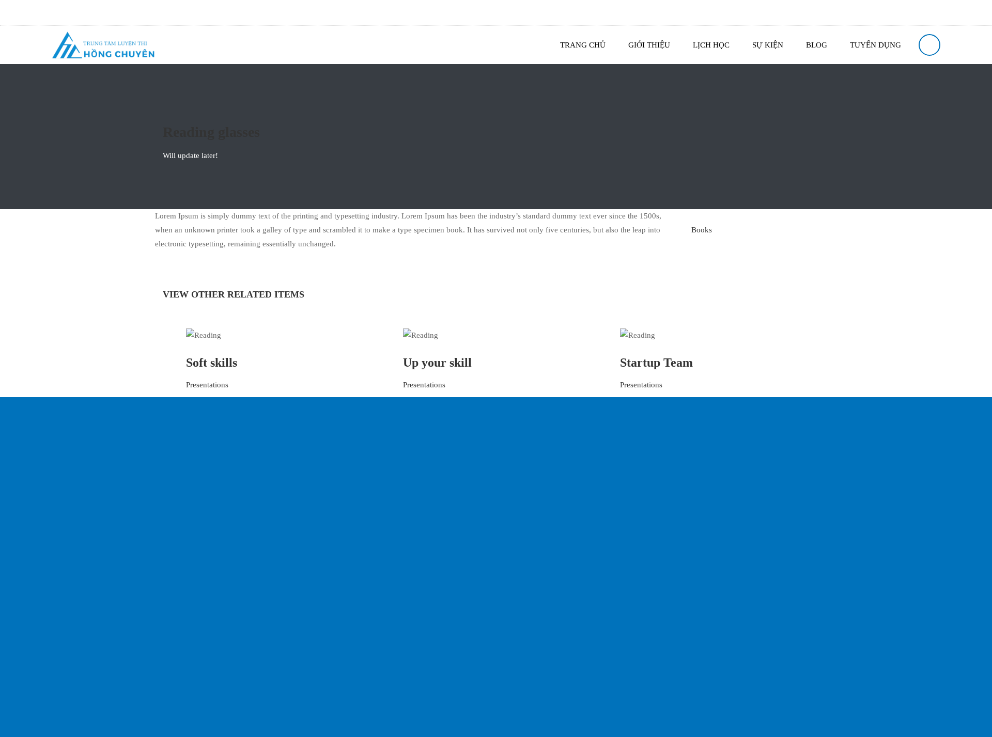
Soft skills (211, 362)
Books (701, 230)
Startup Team (656, 362)
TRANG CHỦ (583, 45)
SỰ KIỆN (767, 45)
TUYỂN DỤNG (875, 45)
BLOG (816, 45)
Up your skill (437, 362)
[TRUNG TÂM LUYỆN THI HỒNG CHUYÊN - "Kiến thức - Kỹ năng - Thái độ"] (103, 45)
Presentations (207, 385)
